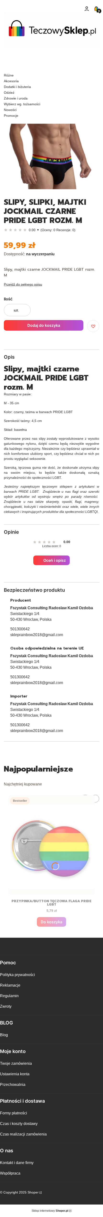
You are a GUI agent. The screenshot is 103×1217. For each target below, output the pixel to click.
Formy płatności (13, 1113)
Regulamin (9, 996)
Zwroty (5, 1006)
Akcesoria (11, 81)
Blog (4, 1035)
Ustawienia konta (14, 1074)
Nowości (10, 110)
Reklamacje (10, 985)
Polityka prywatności (17, 975)
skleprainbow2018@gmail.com (36, 635)
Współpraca (10, 1173)
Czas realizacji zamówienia (23, 1134)
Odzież (9, 92)
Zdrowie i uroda (16, 98)
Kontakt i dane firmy (17, 1163)
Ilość (8, 299)
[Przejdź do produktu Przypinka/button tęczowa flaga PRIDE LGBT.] (51, 845)
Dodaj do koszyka (43, 325)
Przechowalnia (12, 1084)
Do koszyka (51, 921)
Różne (9, 75)
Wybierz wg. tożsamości (22, 104)
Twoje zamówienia (16, 1063)
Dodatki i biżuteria (17, 87)
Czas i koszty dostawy (19, 1124)
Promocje (11, 115)
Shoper (33, 1192)
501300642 (20, 629)
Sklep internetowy (50, 1210)
